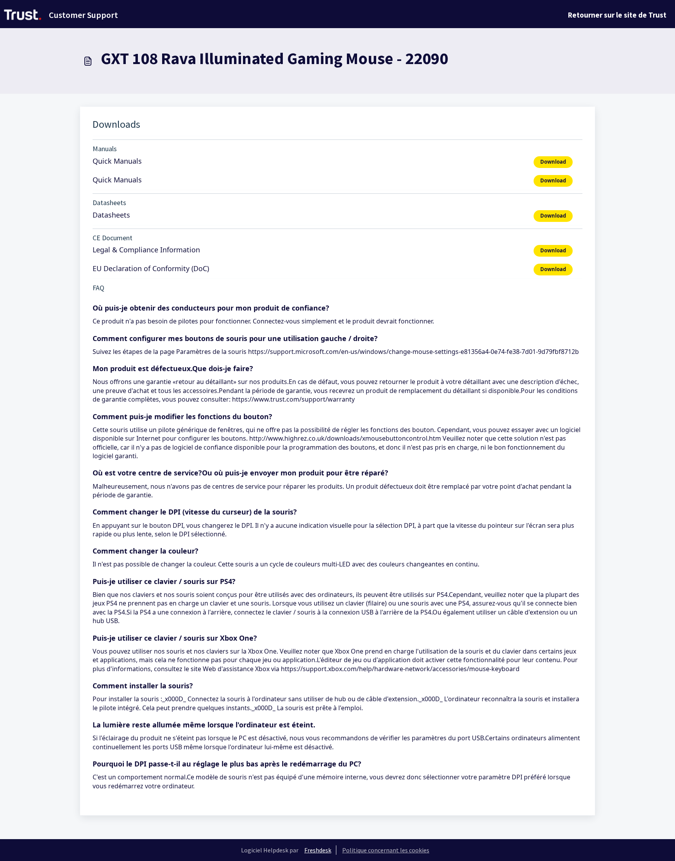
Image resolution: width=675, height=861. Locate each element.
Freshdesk (317, 850)
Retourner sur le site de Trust (617, 15)
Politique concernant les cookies (385, 850)
